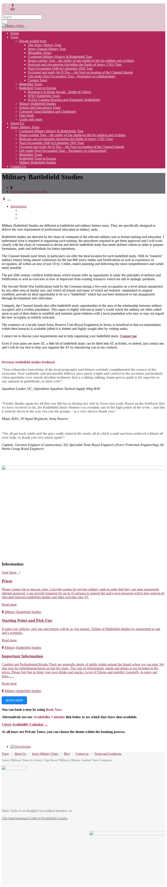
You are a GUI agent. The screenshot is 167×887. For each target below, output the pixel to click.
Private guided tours (33, 41)
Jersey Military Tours (24, 127)
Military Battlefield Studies (37, 104)
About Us (17, 123)
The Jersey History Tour (44, 45)
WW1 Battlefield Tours (44, 96)
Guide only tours (30, 119)
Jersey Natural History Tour (47, 49)
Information (18, 206)
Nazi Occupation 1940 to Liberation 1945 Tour (60, 68)
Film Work (26, 115)
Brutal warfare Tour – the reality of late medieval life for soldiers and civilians (81, 60)
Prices (23, 210)
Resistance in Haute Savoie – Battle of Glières (59, 92)
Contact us (82, 753)
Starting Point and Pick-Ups (38, 214)
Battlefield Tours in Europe (37, 88)
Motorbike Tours (30, 84)
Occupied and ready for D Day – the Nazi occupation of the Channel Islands (80, 72)
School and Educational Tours (39, 107)
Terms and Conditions (107, 753)
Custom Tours (37, 80)
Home (14, 33)
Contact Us (18, 166)
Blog (67, 753)
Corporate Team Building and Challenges (47, 111)
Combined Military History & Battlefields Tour (60, 57)
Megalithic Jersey (40, 53)
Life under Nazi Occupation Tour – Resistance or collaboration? (72, 76)
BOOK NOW (14, 700)
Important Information (34, 218)
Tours (14, 37)
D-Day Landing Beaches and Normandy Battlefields (64, 100)
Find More (10, 572)
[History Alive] (13, 26)
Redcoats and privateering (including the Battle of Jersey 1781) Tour (75, 64)
